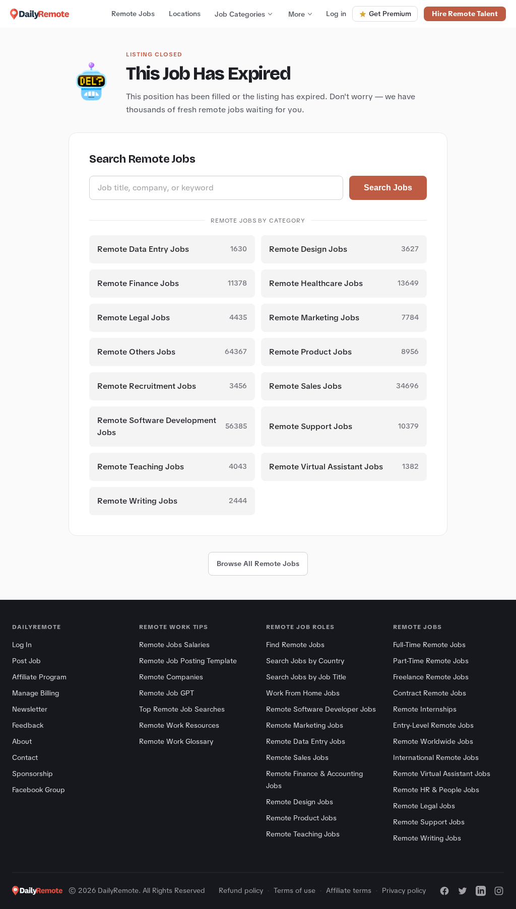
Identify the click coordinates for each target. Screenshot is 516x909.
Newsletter (29, 709)
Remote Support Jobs (429, 821)
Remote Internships (425, 709)
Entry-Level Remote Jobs (433, 725)
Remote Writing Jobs (427, 838)
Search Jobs (388, 187)
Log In (22, 644)
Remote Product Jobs (301, 817)
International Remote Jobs (436, 757)
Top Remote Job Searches (182, 709)
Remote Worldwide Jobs (433, 741)
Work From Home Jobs (303, 692)
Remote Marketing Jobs (304, 725)
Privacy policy (404, 890)
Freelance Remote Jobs (431, 676)
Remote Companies (171, 676)
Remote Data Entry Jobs (305, 741)
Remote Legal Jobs (424, 805)
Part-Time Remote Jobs (431, 660)
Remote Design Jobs (299, 801)
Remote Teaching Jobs (303, 833)
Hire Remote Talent (465, 13)
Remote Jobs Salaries (174, 644)
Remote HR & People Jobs (436, 789)
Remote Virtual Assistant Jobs (441, 773)
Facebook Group (38, 789)
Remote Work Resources (179, 725)
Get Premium (390, 13)
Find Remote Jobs (295, 644)
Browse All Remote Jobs (258, 563)
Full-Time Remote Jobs (429, 644)
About (22, 741)
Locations (185, 13)
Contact (25, 757)
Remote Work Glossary (176, 741)
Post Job (26, 660)
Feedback (27, 725)
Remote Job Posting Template (188, 660)
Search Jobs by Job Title (306, 676)
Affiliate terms (348, 890)
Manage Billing (35, 692)
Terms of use (294, 890)
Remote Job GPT (166, 692)
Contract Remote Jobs (429, 692)
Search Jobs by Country (305, 660)
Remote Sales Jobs (297, 757)
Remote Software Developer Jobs (321, 709)
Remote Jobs (133, 13)
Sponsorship (32, 773)
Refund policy (241, 890)
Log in (336, 13)
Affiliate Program (39, 676)
